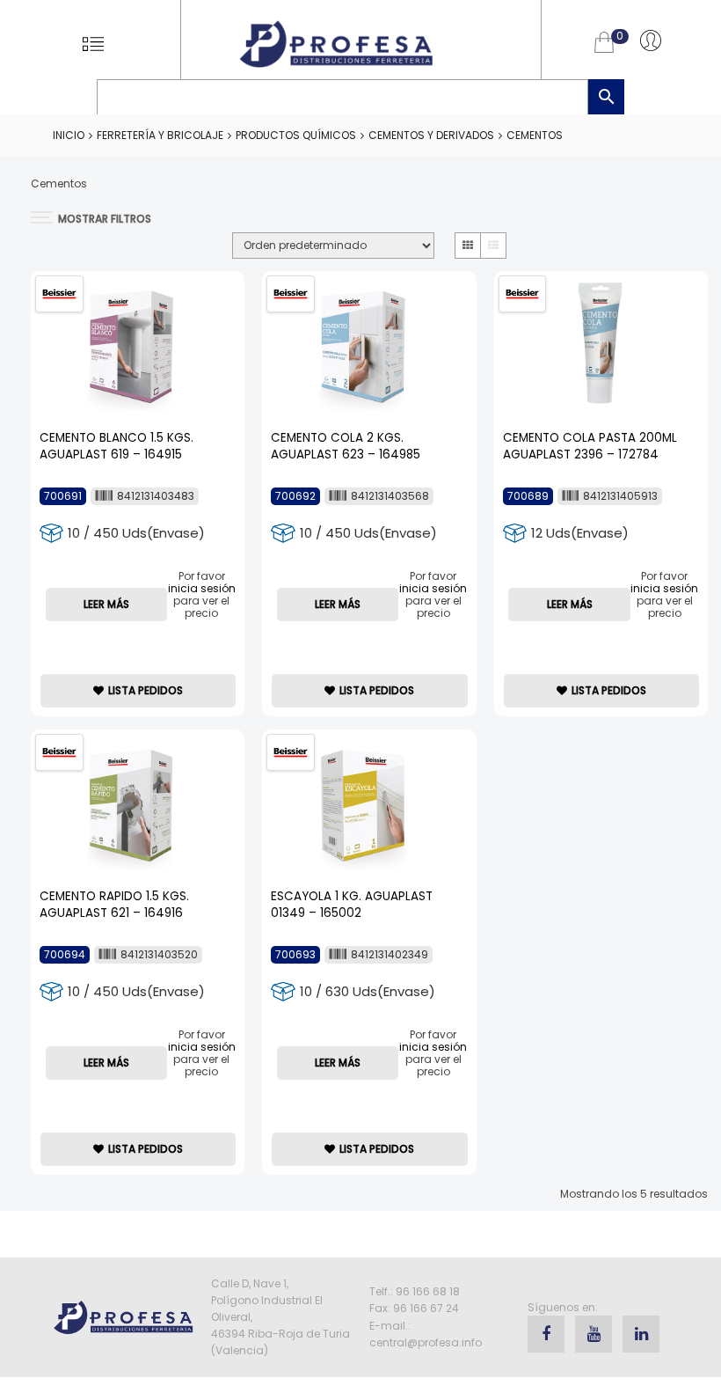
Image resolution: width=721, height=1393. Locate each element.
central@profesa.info (425, 1342)
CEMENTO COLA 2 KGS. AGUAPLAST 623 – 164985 (345, 446)
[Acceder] (650, 39)
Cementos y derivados (431, 135)
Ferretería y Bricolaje (160, 135)
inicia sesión (202, 588)
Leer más (106, 604)
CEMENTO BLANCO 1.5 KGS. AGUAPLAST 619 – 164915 (116, 446)
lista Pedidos (145, 690)
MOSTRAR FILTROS (104, 218)
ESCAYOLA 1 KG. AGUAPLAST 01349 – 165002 (352, 904)
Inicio (68, 135)
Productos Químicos (296, 135)
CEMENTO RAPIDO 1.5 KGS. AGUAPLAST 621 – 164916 (114, 904)
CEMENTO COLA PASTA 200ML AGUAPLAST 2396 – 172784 (590, 446)
